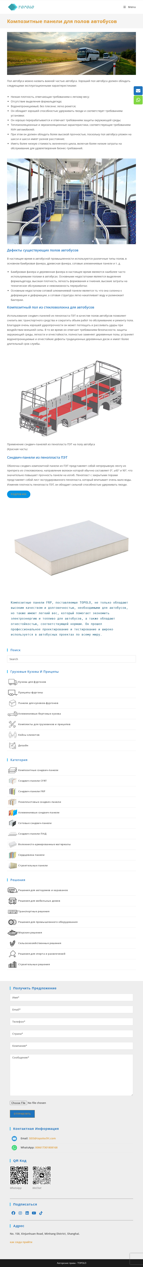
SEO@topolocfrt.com (42, 1138)
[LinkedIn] (27, 1213)
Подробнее (19, 494)
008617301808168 (46, 1147)
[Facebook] (13, 1213)
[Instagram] (20, 1213)
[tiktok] (41, 1213)
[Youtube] (34, 1213)
